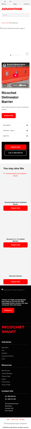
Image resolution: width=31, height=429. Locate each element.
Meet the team (6, 370)
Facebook (22, 2)
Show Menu (28, 9)
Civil (7, 23)
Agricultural (5, 347)
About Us (4, 4)
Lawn (3, 359)
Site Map (22, 419)
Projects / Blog (6, 376)
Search (27, 15)
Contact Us (26, 4)
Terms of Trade (6, 384)
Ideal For (6, 136)
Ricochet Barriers (13, 23)
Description (7, 125)
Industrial (4, 353)
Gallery (15, 4)
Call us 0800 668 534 (15, 153)
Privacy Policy (6, 382)
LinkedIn (28, 2)
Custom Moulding (7, 373)
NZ (5, 1)
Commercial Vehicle (7, 356)
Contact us (8, 310)
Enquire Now (8, 115)
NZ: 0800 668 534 (10, 396)
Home (3, 23)
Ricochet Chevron (15, 276)
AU (10, 1)
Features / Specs (8, 130)
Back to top (14, 419)
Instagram (25, 2)
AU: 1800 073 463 (10, 399)
